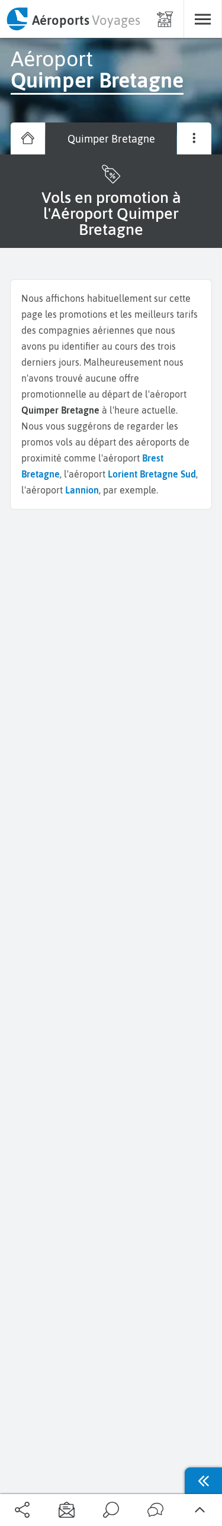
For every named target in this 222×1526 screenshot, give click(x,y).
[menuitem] (72, 19)
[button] (22, 1510)
